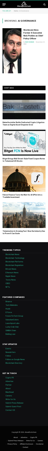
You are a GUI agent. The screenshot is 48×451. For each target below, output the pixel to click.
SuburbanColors (12, 320)
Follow (8, 356)
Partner (9, 385)
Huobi (8, 309)
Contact (25, 447)
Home (16, 11)
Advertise (9, 381)
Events (8, 349)
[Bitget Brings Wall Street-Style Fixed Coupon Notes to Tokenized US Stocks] (24, 143)
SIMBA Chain (11, 330)
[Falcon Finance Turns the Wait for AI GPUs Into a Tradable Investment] (24, 179)
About (8, 388)
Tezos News (11, 280)
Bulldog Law (10, 334)
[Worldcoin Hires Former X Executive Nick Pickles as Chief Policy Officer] (11, 50)
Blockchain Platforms (14, 262)
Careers (9, 396)
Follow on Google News (15, 359)
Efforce (9, 312)
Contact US (10, 410)
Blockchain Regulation (14, 265)
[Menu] (4, 4)
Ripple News (10, 276)
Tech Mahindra (11, 305)
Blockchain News (12, 254)
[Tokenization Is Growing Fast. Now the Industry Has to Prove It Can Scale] (24, 215)
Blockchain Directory (14, 363)
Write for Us (11, 399)
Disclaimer (39, 444)
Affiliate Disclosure (26, 444)
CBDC (8, 283)
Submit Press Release (14, 403)
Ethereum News (12, 272)
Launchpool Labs (12, 323)
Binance (9, 301)
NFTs (8, 287)
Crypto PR (10, 378)
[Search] (44, 4)
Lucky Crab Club (12, 327)
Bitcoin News (11, 269)
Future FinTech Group (14, 316)
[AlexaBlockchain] (24, 4)
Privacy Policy (12, 444)
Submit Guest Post (13, 406)
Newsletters (11, 352)
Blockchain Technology (15, 258)
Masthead (10, 392)
